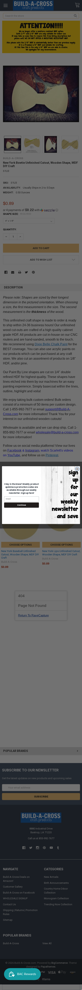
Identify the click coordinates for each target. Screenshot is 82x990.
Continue (21, 505)
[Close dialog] (77, 469)
